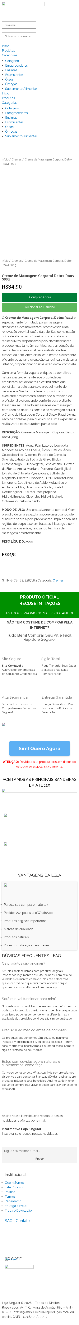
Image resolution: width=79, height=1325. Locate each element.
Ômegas (11, 84)
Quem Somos (15, 1182)
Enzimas (11, 70)
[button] (39, 297)
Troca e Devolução (18, 1210)
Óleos (9, 79)
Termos (10, 1196)
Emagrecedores (16, 65)
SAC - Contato (17, 1220)
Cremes (16, 159)
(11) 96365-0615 (15, 1237)
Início (5, 159)
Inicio (5, 46)
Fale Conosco (14, 1187)
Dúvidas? (11, 1259)
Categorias (9, 55)
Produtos (8, 50)
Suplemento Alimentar (21, 89)
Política (10, 1192)
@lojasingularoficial (17, 1245)
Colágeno (12, 61)
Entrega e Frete (15, 1206)
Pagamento (13, 1201)
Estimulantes (14, 75)
